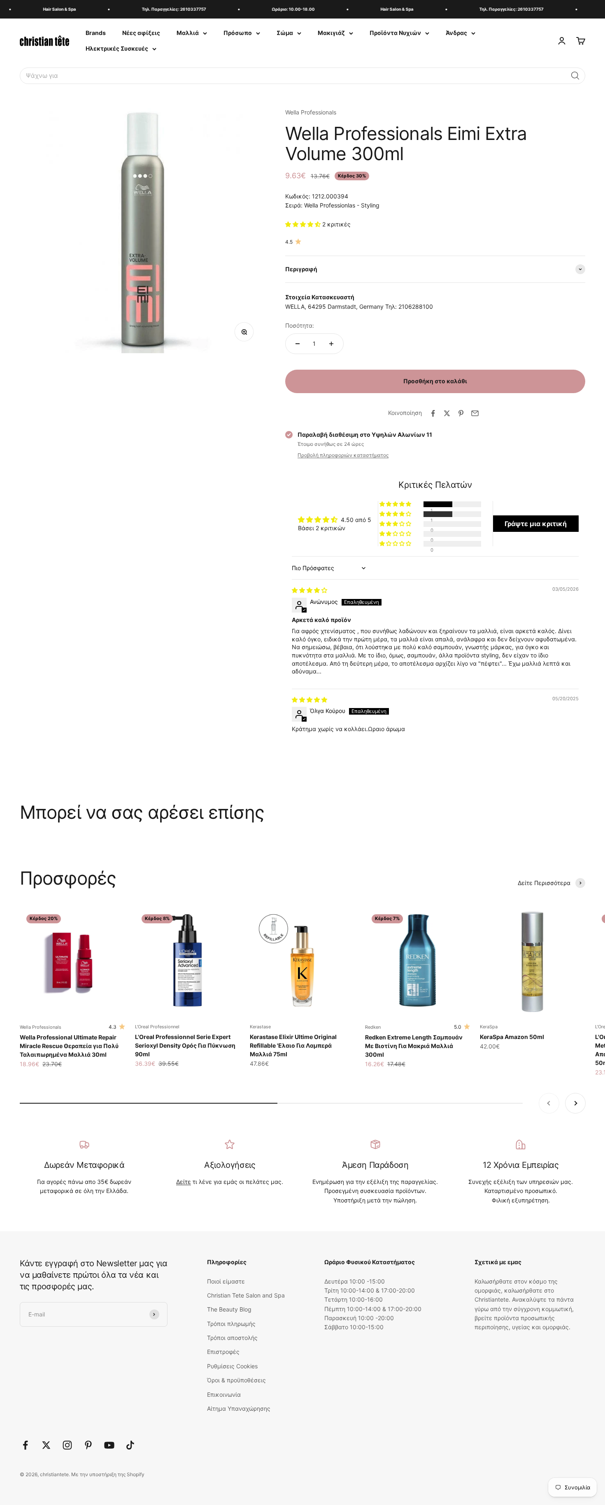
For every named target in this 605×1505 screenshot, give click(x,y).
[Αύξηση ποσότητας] (331, 344)
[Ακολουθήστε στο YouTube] (109, 1445)
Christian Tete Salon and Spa (246, 1295)
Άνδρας (456, 32)
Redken (373, 1027)
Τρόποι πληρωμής (231, 1323)
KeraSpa (489, 1027)
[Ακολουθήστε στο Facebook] (25, 1445)
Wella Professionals (310, 112)
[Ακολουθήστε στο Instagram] (67, 1445)
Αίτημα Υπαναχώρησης (238, 1408)
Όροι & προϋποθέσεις (236, 1380)
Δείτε (183, 1181)
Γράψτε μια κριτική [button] (536, 524)
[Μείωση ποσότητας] (297, 344)
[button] (575, 76)
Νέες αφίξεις (141, 32)
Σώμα (285, 32)
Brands (96, 32)
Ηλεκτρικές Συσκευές (117, 48)
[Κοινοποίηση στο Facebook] (433, 413)
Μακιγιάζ (331, 32)
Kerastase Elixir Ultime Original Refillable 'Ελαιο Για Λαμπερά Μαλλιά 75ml (293, 1045)
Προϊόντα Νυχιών (395, 32)
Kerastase (260, 1027)
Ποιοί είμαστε (226, 1281)
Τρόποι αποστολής (232, 1337)
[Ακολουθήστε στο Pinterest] (88, 1445)
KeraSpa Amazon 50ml (512, 1036)
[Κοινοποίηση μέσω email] (475, 413)
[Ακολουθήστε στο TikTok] (130, 1445)
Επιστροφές (223, 1351)
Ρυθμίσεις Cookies (232, 1366)
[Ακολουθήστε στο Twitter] (46, 1445)
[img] (309, 590)
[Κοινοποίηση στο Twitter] (447, 413)
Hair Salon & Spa (49, 9)
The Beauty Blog (229, 1309)
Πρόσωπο (237, 32)
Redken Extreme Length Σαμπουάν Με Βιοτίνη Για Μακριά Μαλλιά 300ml (414, 1046)
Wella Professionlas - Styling (341, 205)
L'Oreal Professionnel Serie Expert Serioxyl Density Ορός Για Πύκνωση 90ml (185, 1045)
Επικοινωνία (224, 1394)
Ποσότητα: (299, 325)
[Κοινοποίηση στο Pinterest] (461, 413)
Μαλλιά (188, 32)
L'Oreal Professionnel (157, 1027)
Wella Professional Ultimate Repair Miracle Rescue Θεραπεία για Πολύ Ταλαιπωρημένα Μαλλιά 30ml (69, 1046)
